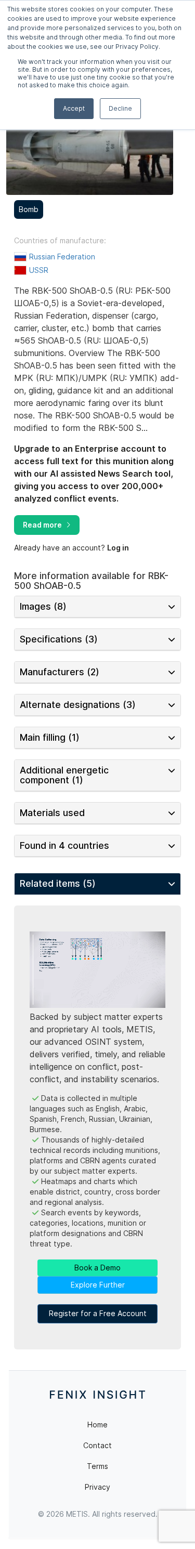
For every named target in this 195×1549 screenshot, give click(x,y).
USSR (38, 270)
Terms (97, 1466)
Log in (118, 547)
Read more (42, 524)
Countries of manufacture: (60, 240)
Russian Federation (62, 256)
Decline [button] (120, 108)
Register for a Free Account (98, 1313)
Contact (97, 1445)
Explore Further (98, 1284)
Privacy (97, 1486)
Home (97, 1424)
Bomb (28, 209)
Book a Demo (97, 1267)
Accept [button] (74, 108)
